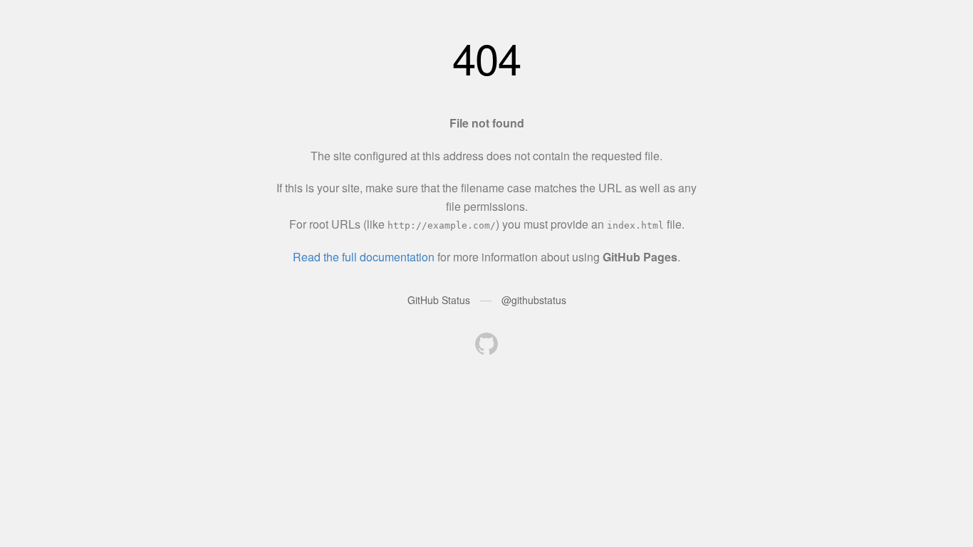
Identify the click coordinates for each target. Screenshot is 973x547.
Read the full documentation (364, 257)
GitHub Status (438, 300)
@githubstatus (533, 300)
